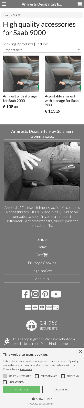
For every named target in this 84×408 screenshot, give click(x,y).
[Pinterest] (45, 296)
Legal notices (42, 270)
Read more (26, 369)
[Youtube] (56, 296)
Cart (39, 255)
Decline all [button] (61, 389)
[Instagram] (35, 296)
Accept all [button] (21, 389)
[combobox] (42, 50)
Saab (6, 15)
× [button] (80, 351)
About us (42, 278)
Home (42, 247)
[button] (20, 376)
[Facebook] (26, 296)
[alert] (42, 378)
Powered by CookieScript (42, 403)
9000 (16, 15)
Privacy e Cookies (42, 262)
